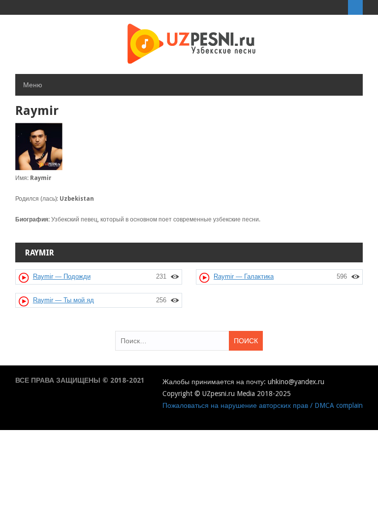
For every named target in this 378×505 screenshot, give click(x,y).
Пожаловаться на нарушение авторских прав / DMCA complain (262, 405)
